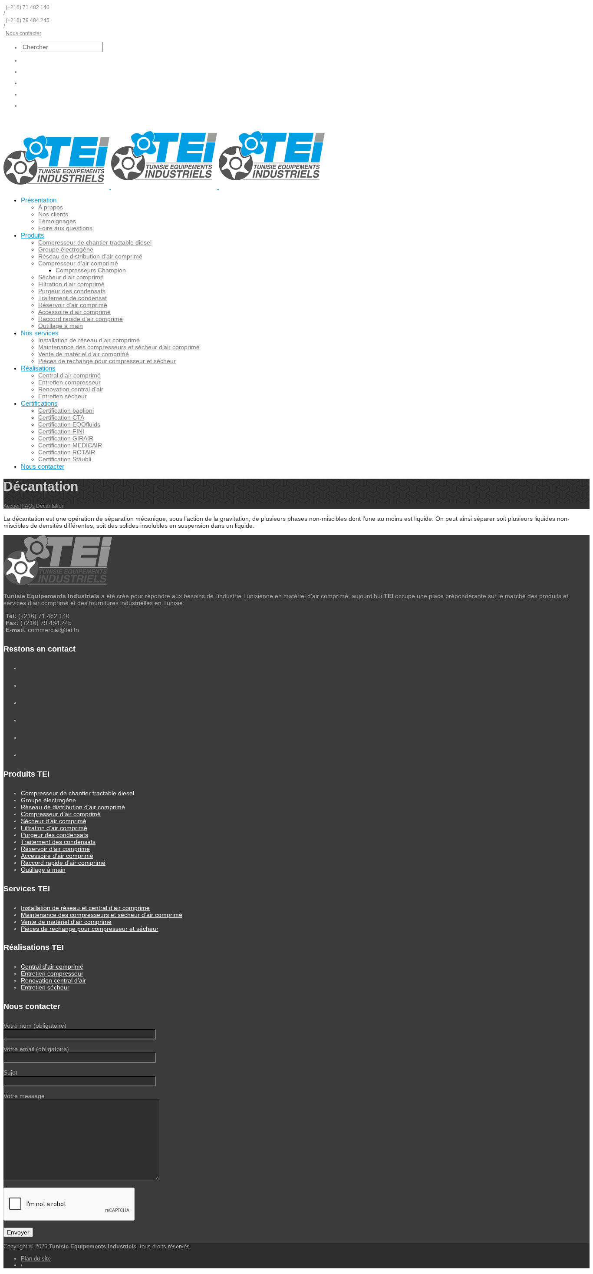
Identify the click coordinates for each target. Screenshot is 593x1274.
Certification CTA (61, 417)
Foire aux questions (65, 228)
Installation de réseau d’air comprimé (89, 340)
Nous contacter (23, 33)
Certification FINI (61, 431)
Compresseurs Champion (91, 270)
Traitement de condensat (72, 298)
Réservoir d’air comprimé (72, 304)
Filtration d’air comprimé (71, 284)
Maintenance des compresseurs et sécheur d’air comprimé (119, 347)
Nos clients (53, 214)
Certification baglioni (66, 410)
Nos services (40, 333)
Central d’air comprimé (69, 375)
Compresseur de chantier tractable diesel (95, 242)
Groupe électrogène (65, 249)
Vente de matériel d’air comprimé (83, 354)
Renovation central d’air (70, 389)
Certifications (39, 403)
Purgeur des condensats (71, 291)
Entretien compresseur (69, 382)
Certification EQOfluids (69, 424)
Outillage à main (60, 325)
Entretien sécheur (62, 396)
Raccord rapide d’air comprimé (80, 318)
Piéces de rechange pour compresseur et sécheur (107, 360)
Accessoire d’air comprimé (74, 311)
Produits (32, 235)
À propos (50, 207)
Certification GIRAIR (65, 438)
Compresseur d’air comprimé (78, 263)
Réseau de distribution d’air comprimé (90, 256)
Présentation (38, 200)
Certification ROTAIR (66, 452)
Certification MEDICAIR (70, 445)
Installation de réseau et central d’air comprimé (85, 907)
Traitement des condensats (58, 841)
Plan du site (36, 1258)
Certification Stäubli (64, 459)
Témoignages (57, 221)
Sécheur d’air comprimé (71, 277)
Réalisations (38, 368)
